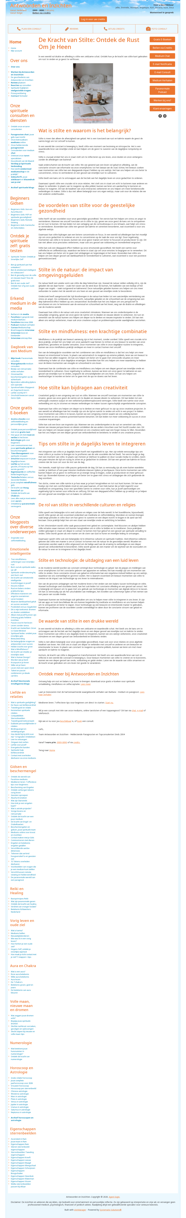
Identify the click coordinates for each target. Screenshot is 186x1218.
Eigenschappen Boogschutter (18, 1172)
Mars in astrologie (19, 1096)
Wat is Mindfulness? (20, 649)
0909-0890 (62, 742)
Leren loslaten (17, 599)
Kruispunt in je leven (20, 662)
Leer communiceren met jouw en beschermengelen (23, 448)
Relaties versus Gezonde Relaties (22, 478)
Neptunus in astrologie (21, 1112)
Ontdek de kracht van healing (24, 904)
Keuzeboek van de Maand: (22, 164)
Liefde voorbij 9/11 (19, 392)
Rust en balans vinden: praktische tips (21, 589)
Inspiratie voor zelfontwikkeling (18, 539)
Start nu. (109, 702)
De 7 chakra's (17, 982)
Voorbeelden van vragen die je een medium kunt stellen (23, 868)
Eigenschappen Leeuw (21, 1160)
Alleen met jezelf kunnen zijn (23, 615)
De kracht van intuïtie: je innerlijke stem (21, 653)
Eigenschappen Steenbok (22, 1176)
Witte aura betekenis (20, 976)
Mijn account (16, 50)
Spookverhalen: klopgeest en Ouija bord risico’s (22, 388)
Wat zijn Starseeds (19, 800)
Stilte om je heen (18, 665)
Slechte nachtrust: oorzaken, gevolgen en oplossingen (23, 1027)
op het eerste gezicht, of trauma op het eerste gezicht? (22, 466)
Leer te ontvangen (19, 739)
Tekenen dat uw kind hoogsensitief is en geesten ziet (23, 856)
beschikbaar (65, 721)
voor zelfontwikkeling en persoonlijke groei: (20, 421)
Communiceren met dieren (22, 840)
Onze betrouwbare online (19, 141)
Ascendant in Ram (18, 1139)
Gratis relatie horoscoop (21, 1078)
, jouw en (23, 179)
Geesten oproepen (19, 795)
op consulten (21, 85)
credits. (76, 742)
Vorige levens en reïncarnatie (18, 812)
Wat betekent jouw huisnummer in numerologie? (19, 1051)
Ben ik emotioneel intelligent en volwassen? (23, 271)
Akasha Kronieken (19, 797)
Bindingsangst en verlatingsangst (18, 730)
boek (79, 721)
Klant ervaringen (162, 108)
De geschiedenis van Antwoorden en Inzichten (22, 78)
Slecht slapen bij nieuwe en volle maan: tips (23, 1032)
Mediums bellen (18, 933)
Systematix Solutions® (110, 1209)
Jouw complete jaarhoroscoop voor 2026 (22, 1081)
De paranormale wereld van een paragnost (23, 878)
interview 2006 (22, 322)
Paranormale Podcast (162, 90)
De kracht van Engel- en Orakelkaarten (21, 823)
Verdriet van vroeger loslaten (24, 906)
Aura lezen (15, 979)
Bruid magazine (22, 330)
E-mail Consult (162, 72)
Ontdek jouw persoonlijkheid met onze (23, 430)
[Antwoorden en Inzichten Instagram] (165, 115)
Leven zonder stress (20, 625)
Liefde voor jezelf (18, 744)
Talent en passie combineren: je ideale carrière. (20, 673)
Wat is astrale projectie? (21, 808)
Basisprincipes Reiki (19, 898)
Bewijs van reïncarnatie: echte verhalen (21, 370)
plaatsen (18, 82)
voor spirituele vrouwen (22, 454)
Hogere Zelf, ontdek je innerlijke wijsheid (21, 950)
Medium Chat (162, 56)
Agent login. (114, 1196)
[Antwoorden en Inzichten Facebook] (160, 115)
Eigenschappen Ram (20, 1144)
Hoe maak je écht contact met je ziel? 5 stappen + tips (23, 955)
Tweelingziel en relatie (21, 707)
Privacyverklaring (18, 93)
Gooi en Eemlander (19, 334)
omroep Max (21, 338)
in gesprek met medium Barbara (22, 318)
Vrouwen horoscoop (20, 1085)
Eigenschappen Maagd (21, 1162)
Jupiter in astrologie (19, 1104)
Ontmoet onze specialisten (20, 156)
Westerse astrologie (20, 1093)
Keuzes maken (17, 585)
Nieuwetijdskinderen (20, 936)
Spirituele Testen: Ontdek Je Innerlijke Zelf (23, 258)
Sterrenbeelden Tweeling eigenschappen (22, 1153)
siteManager (80, 1209)
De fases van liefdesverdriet (23, 705)
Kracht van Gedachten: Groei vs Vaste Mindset (23, 629)
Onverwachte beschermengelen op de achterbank (22, 377)
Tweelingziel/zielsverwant (22, 721)
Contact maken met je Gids (22, 837)
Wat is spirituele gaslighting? (23, 702)
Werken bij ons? (162, 100)
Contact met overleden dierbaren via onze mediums (23, 756)
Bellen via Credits (162, 47)
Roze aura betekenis (20, 974)
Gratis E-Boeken (162, 39)
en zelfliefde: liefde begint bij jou (23, 473)
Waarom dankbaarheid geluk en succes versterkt (23, 603)
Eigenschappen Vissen (21, 1181)
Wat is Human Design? (21, 657)
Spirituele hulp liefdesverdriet (17, 751)
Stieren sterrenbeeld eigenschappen (20, 1148)
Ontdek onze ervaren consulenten (20, 127)
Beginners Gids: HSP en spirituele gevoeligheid (21, 215)
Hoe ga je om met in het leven (23, 436)
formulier (19, 96)
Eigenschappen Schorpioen (23, 1168)
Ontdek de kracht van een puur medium (22, 817)
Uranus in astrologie (20, 1107)
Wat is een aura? (18, 971)
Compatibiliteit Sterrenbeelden (18, 717)
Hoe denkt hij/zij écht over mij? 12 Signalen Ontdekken (23, 735)
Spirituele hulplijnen (21, 89)
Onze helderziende (19, 146)
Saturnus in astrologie (20, 1109)
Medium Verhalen (162, 80)
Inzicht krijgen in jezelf (21, 583)
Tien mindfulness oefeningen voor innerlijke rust (22, 562)
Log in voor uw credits (93, 19)
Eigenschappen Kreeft (21, 1157)
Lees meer (86, 684)
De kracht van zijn (20, 489)
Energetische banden (20, 747)
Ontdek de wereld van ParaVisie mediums (20, 778)
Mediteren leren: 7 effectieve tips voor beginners (23, 783)
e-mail (140, 710)
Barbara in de (20, 314)
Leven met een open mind (22, 668)
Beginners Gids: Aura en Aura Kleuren (21, 210)
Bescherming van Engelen (22, 787)
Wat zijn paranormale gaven (23, 901)
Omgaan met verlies (19, 742)
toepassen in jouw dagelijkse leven (23, 459)
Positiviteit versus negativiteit (24, 607)
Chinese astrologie (19, 1091)
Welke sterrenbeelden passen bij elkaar (21, 1185)
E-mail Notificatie (162, 64)
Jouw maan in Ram (19, 1141)
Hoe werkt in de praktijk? (21, 171)
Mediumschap (21, 327)
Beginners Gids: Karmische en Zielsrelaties (23, 226)
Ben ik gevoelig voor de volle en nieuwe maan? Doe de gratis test (23, 278)
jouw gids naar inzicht (22, 135)
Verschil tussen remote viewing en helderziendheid (23, 873)
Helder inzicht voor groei (22, 646)
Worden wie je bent (19, 660)
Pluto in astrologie (19, 1099)
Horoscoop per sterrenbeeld (23, 1088)
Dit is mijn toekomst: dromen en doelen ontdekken (23, 610)
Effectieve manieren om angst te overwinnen (21, 594)
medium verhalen (23, 325)
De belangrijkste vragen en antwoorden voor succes (23, 642)
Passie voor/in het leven (21, 622)
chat (134, 710)
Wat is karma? (17, 930)
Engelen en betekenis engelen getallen (20, 844)
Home (15, 42)
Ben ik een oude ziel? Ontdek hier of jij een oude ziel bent (22, 286)
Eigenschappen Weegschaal (23, 1165)
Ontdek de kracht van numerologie (20, 1057)
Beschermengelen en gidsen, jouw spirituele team (23, 828)
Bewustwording (18, 638)
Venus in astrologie (19, 1101)
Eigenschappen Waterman (22, 1178)
